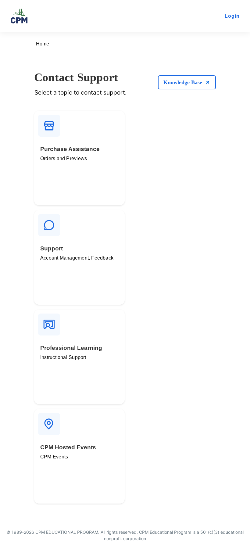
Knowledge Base (182, 82)
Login (232, 16)
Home (42, 43)
